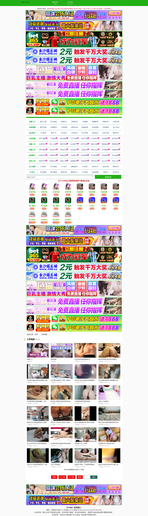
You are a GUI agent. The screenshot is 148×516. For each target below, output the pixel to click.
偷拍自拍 (42, 155)
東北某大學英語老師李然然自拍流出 (62, 401)
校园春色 (73, 161)
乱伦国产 (73, 144)
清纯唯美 (53, 155)
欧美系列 (115, 138)
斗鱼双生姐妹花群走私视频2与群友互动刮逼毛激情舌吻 (44, 380)
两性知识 (94, 161)
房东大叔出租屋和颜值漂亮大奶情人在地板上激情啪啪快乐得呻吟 (118, 422)
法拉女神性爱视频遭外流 (82, 359)
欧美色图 (94, 155)
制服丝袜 (63, 155)
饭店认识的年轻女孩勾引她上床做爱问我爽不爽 (113, 464)
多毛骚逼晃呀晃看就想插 (82, 401)
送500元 (80, 208)
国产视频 (42, 138)
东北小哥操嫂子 (56, 464)
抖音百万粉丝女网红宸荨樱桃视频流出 (87, 380)
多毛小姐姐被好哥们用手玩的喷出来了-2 (87, 422)
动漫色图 (105, 155)
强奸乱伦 (63, 150)
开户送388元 (32, 222)
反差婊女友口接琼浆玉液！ (106, 443)
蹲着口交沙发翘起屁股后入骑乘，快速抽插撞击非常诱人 (44, 422)
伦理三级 (84, 138)
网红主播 (94, 144)
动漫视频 (105, 138)
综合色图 (115, 155)
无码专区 (53, 150)
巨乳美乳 (73, 150)
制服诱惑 (115, 150)
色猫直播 (53, 359)
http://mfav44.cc (70, 4)
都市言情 (42, 161)
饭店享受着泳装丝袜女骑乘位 (107, 359)
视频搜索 (108, 177)
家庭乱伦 (53, 161)
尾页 (79, 477)
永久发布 (70, 2)
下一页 (71, 477)
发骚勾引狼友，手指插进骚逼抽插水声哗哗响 (89, 464)
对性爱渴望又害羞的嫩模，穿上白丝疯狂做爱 (41, 401)
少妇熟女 (73, 155)
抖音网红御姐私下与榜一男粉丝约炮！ (63, 380)
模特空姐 (63, 144)
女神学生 (42, 144)
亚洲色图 (84, 155)
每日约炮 (80, 194)
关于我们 (70, 507)
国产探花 (84, 144)
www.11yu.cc (25, 2)
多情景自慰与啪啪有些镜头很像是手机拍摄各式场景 (67, 443)
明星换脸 (105, 144)
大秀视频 (105, 150)
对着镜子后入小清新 (81, 443)
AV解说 (53, 138)
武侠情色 (84, 161)
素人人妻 (53, 144)
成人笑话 (105, 161)
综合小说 (115, 161)
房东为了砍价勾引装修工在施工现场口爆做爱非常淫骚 (68, 422)
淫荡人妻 (63, 161)
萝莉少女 (94, 150)
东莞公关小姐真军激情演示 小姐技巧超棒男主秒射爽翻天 (45, 464)
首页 (36, 334)
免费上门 (32, 194)
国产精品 (42, 150)
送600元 (32, 208)
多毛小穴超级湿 (103, 401)
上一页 (62, 477)
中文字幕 (73, 138)
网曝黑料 (115, 144)
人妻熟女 (84, 150)
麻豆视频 (63, 138)
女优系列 (94, 138)
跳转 (93, 477)
